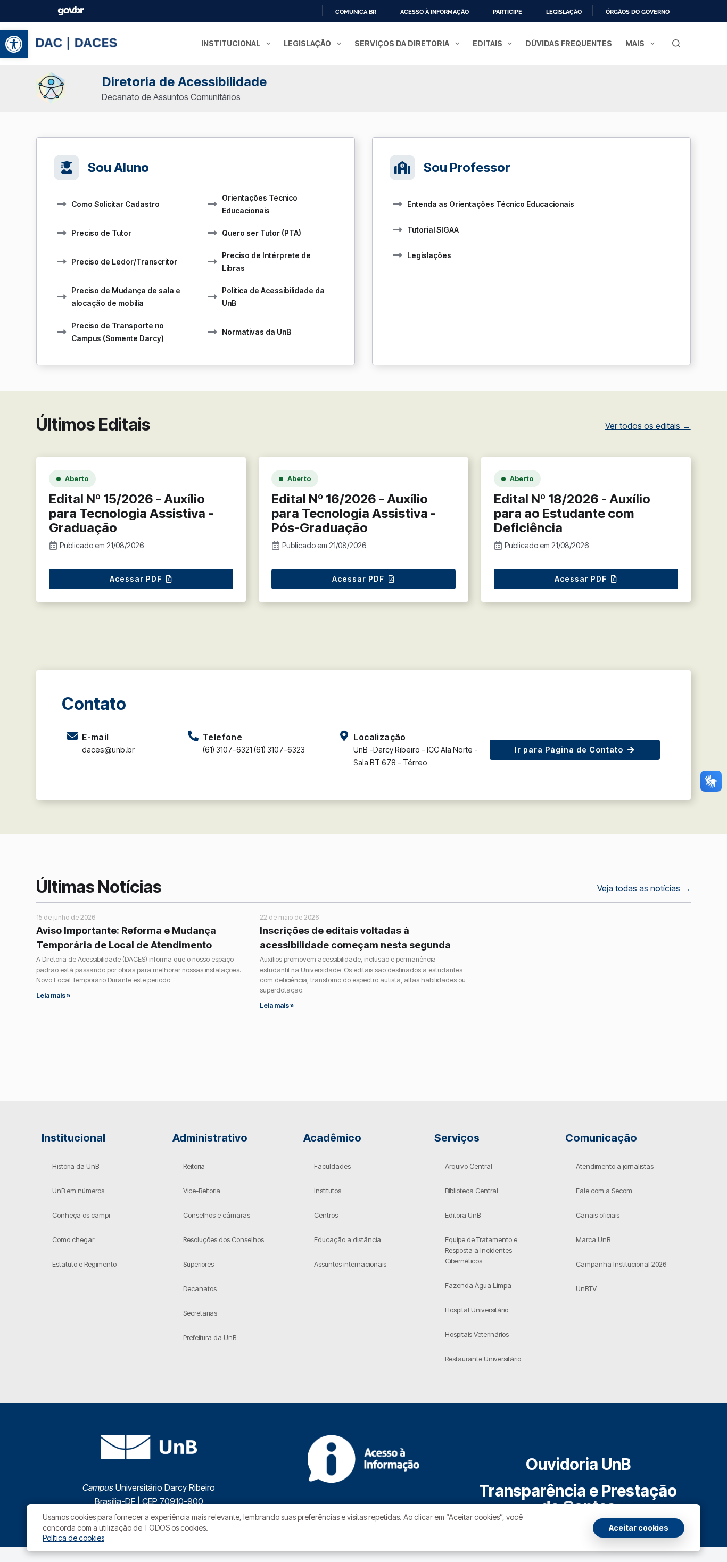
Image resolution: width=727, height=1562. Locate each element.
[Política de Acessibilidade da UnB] (212, 297)
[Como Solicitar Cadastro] (61, 204)
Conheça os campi (81, 1215)
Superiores (198, 1264)
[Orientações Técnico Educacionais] (212, 204)
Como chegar (73, 1239)
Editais (487, 43)
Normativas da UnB (256, 331)
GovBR (70, 11)
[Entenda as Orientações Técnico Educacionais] (397, 204)
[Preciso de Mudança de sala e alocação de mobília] (61, 297)
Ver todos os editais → (648, 425)
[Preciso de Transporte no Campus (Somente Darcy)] (61, 332)
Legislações (429, 255)
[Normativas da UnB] (212, 332)
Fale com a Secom (604, 1190)
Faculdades (332, 1166)
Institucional (230, 43)
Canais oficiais (597, 1215)
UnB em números (78, 1190)
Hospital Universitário (476, 1309)
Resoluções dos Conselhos (223, 1239)
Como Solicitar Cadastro (115, 204)
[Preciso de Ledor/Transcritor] (61, 262)
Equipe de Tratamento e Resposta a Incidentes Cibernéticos (481, 1250)
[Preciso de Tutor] (61, 233)
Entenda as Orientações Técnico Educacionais (490, 204)
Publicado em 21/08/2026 (102, 545)
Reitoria (194, 1166)
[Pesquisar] (676, 43)
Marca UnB (593, 1239)
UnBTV (586, 1288)
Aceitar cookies (638, 1527)
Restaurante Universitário (483, 1358)
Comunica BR (355, 11)
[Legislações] (397, 255)
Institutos (327, 1190)
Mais (635, 43)
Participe (507, 11)
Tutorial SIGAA (433, 229)
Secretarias (200, 1313)
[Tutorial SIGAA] (397, 230)
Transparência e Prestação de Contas (578, 1498)
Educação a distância (347, 1239)
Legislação (564, 11)
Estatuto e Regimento (84, 1264)
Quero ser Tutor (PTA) (261, 232)
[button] (14, 44)
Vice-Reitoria (201, 1190)
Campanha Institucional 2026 (621, 1264)
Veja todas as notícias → (644, 888)
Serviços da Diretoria (401, 43)
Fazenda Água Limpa (478, 1285)
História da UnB (75, 1166)
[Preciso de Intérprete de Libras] (212, 262)
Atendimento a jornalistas (615, 1166)
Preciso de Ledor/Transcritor (124, 261)
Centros (326, 1215)
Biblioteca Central (471, 1190)
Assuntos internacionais (350, 1264)
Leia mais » (53, 995)
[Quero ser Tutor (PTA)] (212, 233)
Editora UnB (463, 1215)
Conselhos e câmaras (216, 1215)
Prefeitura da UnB (209, 1337)
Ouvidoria (578, 1464)
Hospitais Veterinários (477, 1334)
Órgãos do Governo (638, 11)
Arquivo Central (468, 1166)
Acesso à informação (434, 11)
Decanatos (200, 1288)
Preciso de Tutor (101, 232)
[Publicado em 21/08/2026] (53, 545)
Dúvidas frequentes (568, 43)
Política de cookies (73, 1537)
